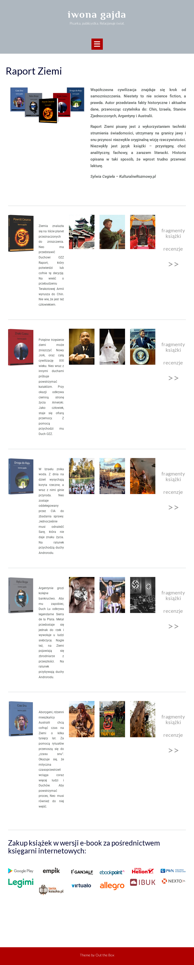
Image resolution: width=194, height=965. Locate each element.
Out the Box (104, 955)
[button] (97, 44)
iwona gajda (97, 14)
